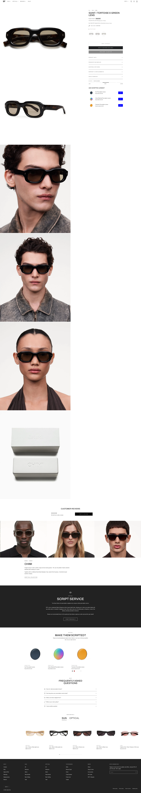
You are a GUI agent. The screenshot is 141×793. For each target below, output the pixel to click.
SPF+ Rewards (91, 777)
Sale (26, 779)
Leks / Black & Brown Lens (78, 747)
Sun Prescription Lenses (100, 91)
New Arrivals (27, 774)
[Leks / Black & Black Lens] (105, 733)
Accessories (90, 772)
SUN (93, 10)
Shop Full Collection (31, 577)
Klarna (105, 20)
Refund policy (115, 788)
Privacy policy (121, 788)
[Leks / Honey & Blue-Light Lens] (35, 733)
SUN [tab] (64, 718)
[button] (131, 1)
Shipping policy (134, 788)
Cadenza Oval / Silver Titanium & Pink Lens (129, 747)
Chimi (121, 745)
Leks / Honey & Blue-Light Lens (32, 747)
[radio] (92, 33)
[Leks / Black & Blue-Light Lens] (58, 733)
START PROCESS (70, 619)
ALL (89, 10)
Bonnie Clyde (69, 769)
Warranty (5, 774)
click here (78, 638)
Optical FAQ (6, 772)
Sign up (107, 23)
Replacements (7, 777)
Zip (101, 20)
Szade (67, 779)
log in (111, 23)
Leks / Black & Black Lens (102, 747)
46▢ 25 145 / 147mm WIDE (95, 25)
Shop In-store (91, 769)
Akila (67, 767)
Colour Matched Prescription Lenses (103, 98)
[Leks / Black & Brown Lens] (82, 733)
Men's (26, 772)
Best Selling (27, 777)
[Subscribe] (135, 772)
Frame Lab (68, 777)
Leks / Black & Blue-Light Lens (55, 747)
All (25, 767)
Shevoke (27, 745)
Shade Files (9, 789)
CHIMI (96, 10)
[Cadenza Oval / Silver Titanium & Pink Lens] (129, 733)
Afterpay (99, 20)
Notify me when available (105, 47)
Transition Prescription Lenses (101, 104)
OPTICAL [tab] (74, 718)
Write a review (84, 514)
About (89, 767)
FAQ (4, 769)
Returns (5, 779)
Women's (27, 769)
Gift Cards (90, 774)
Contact (5, 767)
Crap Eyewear (69, 774)
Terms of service (128, 788)
